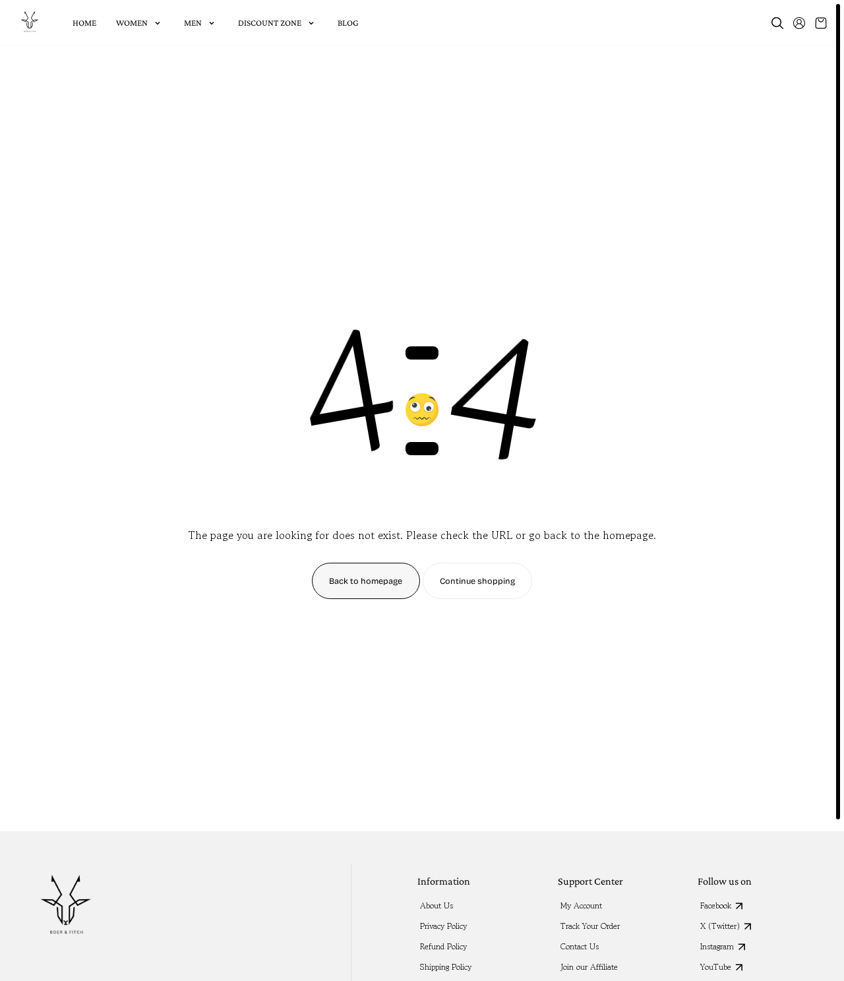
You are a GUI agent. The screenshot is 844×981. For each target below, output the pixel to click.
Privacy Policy (443, 926)
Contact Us (579, 947)
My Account (581, 906)
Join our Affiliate (589, 967)
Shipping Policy (445, 967)
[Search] (777, 23)
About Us (436, 906)
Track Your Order (590, 926)
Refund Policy (443, 947)
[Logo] (29, 23)
